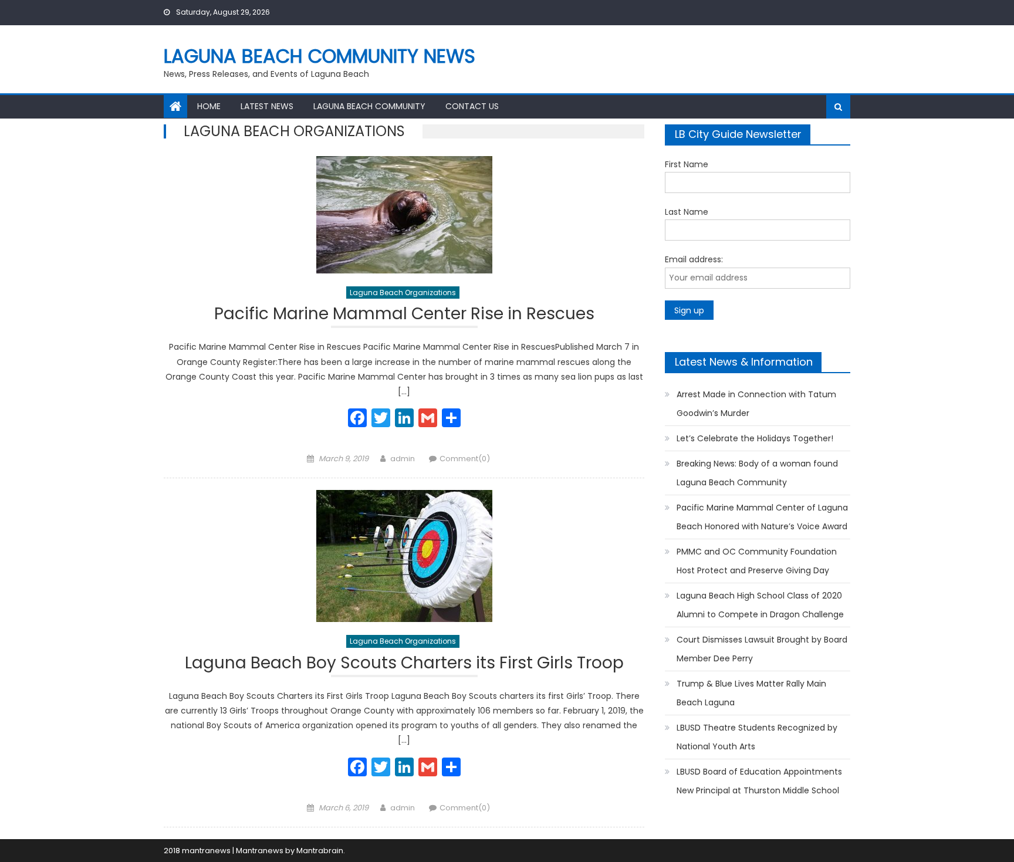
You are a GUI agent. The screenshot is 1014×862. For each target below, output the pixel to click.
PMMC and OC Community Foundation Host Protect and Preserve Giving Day (757, 561)
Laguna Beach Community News (319, 56)
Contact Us (472, 106)
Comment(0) (465, 458)
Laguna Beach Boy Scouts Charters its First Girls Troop (404, 664)
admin (402, 458)
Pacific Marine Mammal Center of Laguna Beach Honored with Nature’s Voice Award (762, 517)
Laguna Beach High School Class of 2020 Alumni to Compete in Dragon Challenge (760, 605)
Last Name (686, 212)
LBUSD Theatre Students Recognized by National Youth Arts (757, 737)
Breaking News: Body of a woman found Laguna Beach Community (757, 473)
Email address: (694, 259)
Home (209, 106)
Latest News (267, 106)
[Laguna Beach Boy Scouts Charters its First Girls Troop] (404, 556)
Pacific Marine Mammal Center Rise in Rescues (404, 315)
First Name (686, 164)
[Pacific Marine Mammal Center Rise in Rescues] (404, 214)
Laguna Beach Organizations (403, 293)
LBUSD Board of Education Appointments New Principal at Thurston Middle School (759, 781)
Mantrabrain (319, 850)
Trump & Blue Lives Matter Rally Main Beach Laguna (751, 693)
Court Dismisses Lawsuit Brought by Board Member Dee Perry (762, 649)
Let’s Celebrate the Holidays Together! (755, 438)
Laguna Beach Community (369, 106)
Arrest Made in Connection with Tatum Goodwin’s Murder (756, 403)
